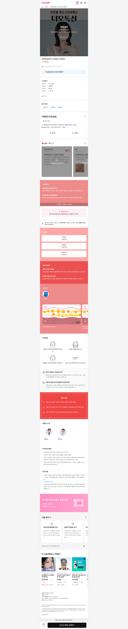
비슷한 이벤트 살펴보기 (67, 625)
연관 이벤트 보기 (64, 37)
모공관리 (60, 107)
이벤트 (46, 7)
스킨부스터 (45, 107)
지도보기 (54, 133)
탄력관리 (53, 107)
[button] (75, 133)
